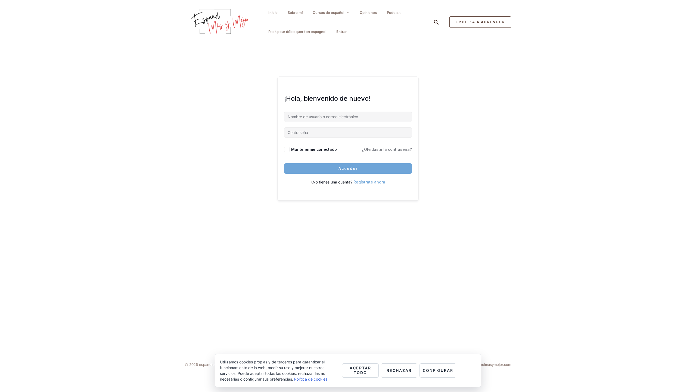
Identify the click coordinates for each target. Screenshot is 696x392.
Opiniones (368, 12)
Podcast (394, 12)
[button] (436, 22)
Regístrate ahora (369, 182)
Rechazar (399, 370)
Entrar (341, 31)
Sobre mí (295, 12)
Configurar (438, 370)
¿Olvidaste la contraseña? (387, 149)
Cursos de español (328, 12)
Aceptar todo (360, 370)
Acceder (348, 168)
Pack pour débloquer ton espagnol (297, 31)
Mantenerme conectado (314, 149)
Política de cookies (310, 379)
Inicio (273, 12)
